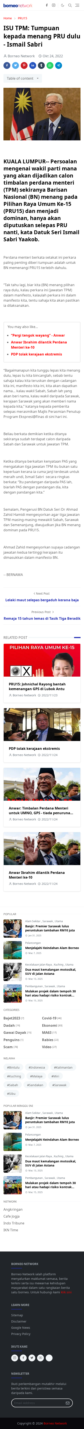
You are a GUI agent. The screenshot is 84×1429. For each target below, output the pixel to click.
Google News (20, 1328)
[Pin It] (24, 65)
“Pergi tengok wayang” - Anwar (38, 335)
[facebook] (46, 5)
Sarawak (47, 921)
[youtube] (40, 1358)
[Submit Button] (67, 1403)
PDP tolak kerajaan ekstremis (36, 354)
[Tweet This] (15, 65)
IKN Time (10, 1230)
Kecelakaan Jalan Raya (39, 964)
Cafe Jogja (11, 1216)
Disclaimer (18, 1321)
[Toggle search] (70, 5)
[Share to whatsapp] (50, 65)
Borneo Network (55, 1423)
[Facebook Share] (6, 65)
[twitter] (31, 1358)
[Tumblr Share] (41, 65)
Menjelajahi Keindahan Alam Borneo (52, 948)
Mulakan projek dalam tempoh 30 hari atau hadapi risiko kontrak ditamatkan (50, 995)
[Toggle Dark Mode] (62, 5)
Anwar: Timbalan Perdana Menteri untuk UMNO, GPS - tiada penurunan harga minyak (41, 813)
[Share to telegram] (58, 65)
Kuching (59, 964)
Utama (59, 921)
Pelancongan (33, 943)
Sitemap (17, 1315)
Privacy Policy (20, 1334)
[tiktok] (49, 1358)
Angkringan (13, 1209)
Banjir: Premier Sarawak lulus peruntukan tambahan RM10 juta (50, 928)
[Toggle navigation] (77, 5)
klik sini (66, 1292)
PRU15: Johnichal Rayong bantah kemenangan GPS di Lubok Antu (37, 686)
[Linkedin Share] (32, 65)
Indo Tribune (13, 1223)
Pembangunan (34, 986)
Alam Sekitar (33, 921)
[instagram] (53, 5)
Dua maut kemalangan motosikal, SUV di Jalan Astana (50, 971)
